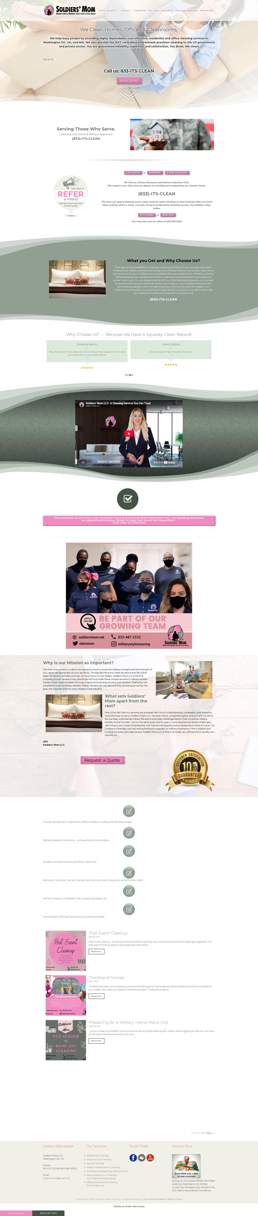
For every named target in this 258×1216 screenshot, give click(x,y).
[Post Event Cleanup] (66, 969)
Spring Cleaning (95, 1163)
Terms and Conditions (155, 1199)
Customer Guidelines (175, 293)
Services (125, 10)
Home (102, 10)
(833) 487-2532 (48, 1213)
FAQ (150, 10)
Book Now (192, 10)
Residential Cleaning (98, 1155)
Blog (156, 10)
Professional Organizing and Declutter (107, 1171)
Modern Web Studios (135, 1206)
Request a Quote (102, 760)
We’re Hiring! (206, 10)
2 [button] (128, 375)
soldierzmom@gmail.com (56, 1178)
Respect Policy (174, 1199)
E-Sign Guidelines (177, 173)
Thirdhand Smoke (106, 977)
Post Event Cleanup (108, 933)
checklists (136, 290)
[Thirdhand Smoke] (66, 1014)
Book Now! (129, 81)
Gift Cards (180, 10)
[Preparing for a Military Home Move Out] (66, 1058)
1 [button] (126, 375)
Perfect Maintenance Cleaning (103, 1167)
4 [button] (132, 375)
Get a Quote (167, 10)
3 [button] (130, 375)
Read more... (96, 951)
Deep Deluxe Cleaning (99, 1159)
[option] (87, 356)
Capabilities (140, 10)
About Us (111, 10)
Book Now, (155, 173)
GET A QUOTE (16, 1213)
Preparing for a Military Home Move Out (128, 1022)
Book (179, 46)
